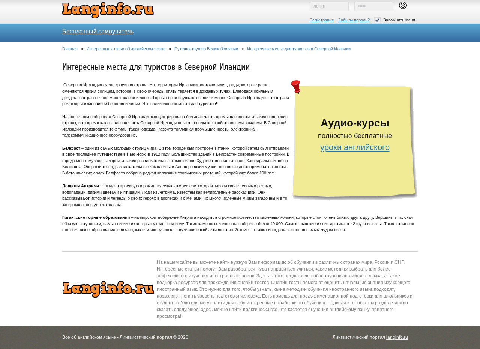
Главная (70, 49)
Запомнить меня (399, 20)
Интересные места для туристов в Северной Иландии (299, 49)
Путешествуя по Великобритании (206, 49)
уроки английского (355, 147)
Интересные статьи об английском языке (126, 49)
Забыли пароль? (354, 20)
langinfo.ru (397, 337)
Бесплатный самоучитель (98, 31)
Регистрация (322, 20)
